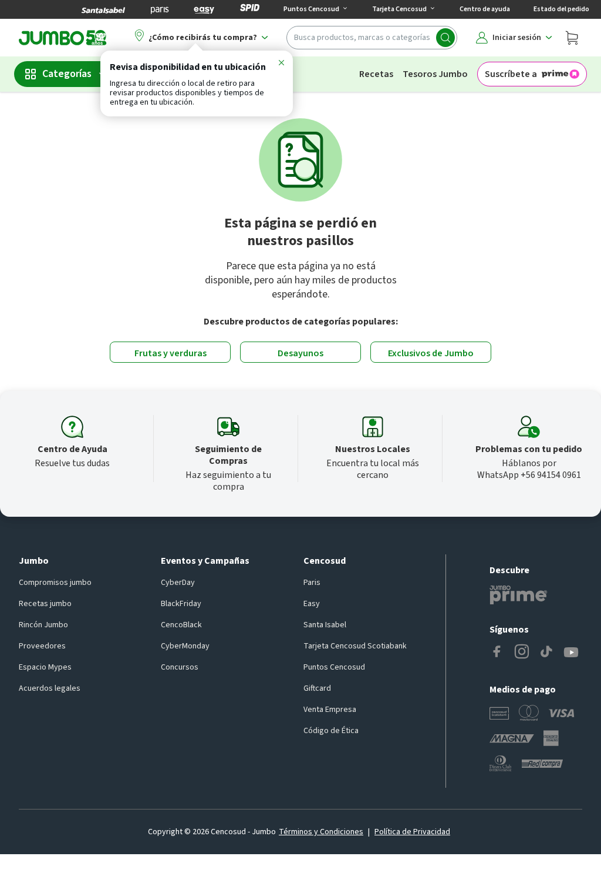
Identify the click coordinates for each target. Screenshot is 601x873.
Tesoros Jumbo (435, 74)
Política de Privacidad (412, 832)
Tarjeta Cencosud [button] (399, 9)
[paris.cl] (160, 9)
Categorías (67, 73)
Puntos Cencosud (334, 667)
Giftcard (317, 688)
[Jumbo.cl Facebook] (497, 652)
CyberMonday (185, 646)
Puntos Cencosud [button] (311, 9)
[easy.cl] (204, 9)
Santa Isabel (324, 625)
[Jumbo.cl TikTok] (546, 652)
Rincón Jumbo (43, 625)
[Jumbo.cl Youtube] (571, 652)
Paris (311, 582)
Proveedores (42, 646)
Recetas (376, 74)
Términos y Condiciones (321, 832)
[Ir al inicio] (63, 37)
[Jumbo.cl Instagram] (521, 652)
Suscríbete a (511, 74)
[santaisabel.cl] (103, 9)
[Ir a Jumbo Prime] (518, 595)
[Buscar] (445, 37)
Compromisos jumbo (55, 582)
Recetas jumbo (45, 604)
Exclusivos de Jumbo (431, 353)
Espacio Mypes (45, 667)
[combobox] (371, 37)
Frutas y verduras (170, 353)
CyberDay (178, 582)
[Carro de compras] (571, 37)
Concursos (179, 667)
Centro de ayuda (485, 9)
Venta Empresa (329, 709)
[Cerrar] (281, 65)
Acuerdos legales (49, 688)
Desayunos (300, 353)
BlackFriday (181, 604)
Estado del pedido (561, 9)
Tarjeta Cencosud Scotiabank (355, 646)
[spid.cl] (250, 9)
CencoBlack (181, 625)
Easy (311, 604)
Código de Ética (331, 731)
